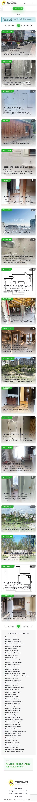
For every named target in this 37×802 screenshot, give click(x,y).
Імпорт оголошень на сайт (18, 791)
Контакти (18, 796)
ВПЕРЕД (31, 25)
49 (9, 25)
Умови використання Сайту (18, 793)
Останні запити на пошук (14, 751)
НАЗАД (5, 25)
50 (13, 25)
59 (28, 25)
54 (18, 25)
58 (24, 25)
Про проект (18, 788)
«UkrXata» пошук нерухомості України (22, 800)
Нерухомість (11, 637)
